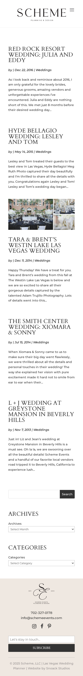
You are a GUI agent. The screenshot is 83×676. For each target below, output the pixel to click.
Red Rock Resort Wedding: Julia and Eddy (40, 54)
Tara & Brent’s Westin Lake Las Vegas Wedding (34, 245)
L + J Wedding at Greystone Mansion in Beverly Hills (41, 411)
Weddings (44, 70)
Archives (14, 524)
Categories (16, 557)
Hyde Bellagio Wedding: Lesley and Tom (35, 136)
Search (67, 494)
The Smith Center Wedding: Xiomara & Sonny (39, 327)
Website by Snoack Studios (49, 668)
